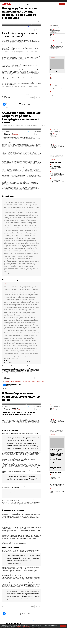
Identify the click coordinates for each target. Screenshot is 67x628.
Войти (62, 4)
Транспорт (17, 100)
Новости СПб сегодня (40, 100)
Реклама (43, 4)
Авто (28, 100)
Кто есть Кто (48, 4)
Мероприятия (37, 4)
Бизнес (33, 610)
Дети (41, 610)
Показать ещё (52, 54)
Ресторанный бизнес (18, 381)
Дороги (51, 100)
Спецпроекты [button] (28, 4)
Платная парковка (12, 100)
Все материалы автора (16, 30)
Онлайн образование (8, 610)
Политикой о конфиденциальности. (23, 626)
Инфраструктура (23, 100)
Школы (56, 610)
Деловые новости (33, 100)
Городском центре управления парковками (18, 61)
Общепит (12, 381)
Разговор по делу (7, 381)
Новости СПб (47, 100)
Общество (37, 610)
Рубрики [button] (21, 4)
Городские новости (51, 610)
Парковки (6, 100)
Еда (23, 381)
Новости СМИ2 (5, 107)
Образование (45, 610)
